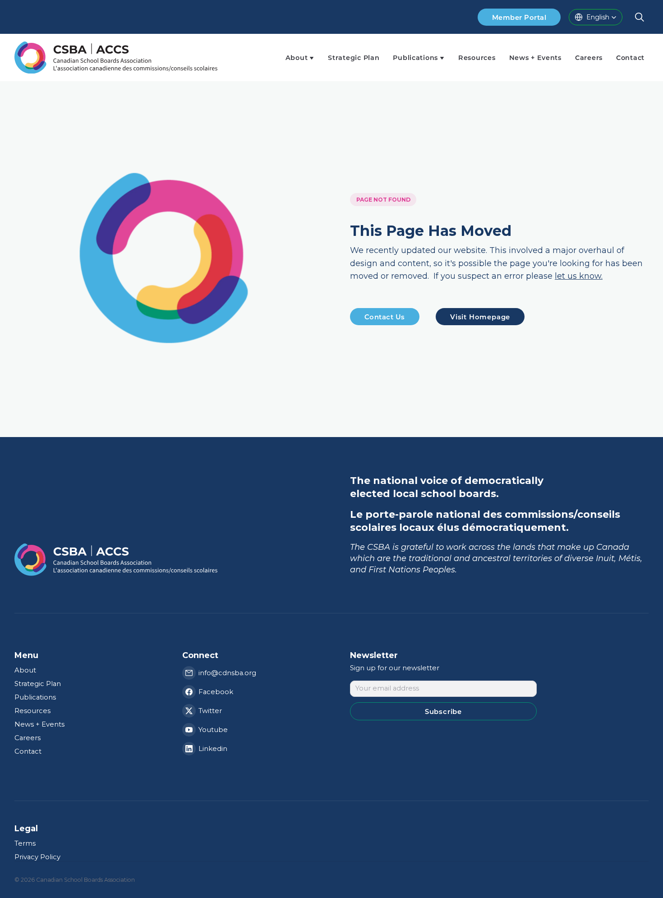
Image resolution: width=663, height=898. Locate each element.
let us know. (579, 276)
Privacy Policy (37, 857)
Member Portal (519, 17)
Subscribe (443, 711)
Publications (35, 697)
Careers (27, 738)
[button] (596, 17)
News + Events (39, 724)
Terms (25, 843)
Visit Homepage (480, 316)
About (25, 670)
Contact (27, 751)
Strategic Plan (37, 684)
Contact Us (384, 316)
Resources (32, 711)
